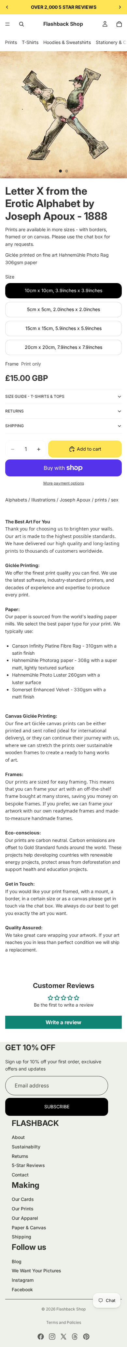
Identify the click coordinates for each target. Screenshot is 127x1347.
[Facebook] (41, 1336)
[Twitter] (63, 1336)
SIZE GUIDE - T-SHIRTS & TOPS (34, 396)
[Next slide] (120, 7)
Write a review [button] (63, 1022)
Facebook (22, 1289)
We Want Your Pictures (36, 1270)
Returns (20, 1156)
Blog (16, 1261)
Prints (11, 42)
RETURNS (14, 411)
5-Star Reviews (28, 1165)
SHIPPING (14, 425)
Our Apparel (25, 1218)
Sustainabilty (26, 1146)
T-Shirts (30, 42)
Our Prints (23, 1208)
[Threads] (75, 1336)
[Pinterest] (86, 1336)
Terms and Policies (63, 1322)
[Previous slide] (7, 7)
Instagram (23, 1280)
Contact (20, 1174)
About (18, 1137)
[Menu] (7, 24)
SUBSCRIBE (56, 1106)
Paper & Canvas (29, 1227)
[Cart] (119, 24)
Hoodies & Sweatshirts (67, 42)
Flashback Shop (71, 1309)
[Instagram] (52, 1336)
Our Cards (23, 1199)
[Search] (21, 24)
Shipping (21, 1236)
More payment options (63, 483)
